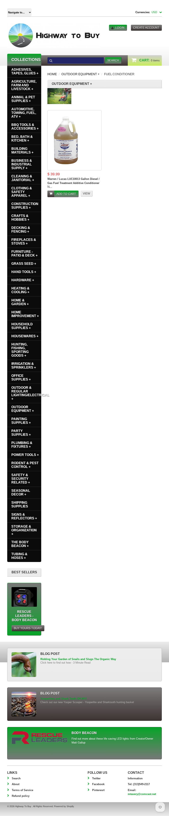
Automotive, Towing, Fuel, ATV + (23, 112)
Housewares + (24, 336)
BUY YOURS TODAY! (28, 628)
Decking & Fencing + (20, 229)
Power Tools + (25, 455)
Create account (146, 27)
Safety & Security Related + (20, 478)
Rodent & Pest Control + (25, 464)
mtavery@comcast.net (142, 794)
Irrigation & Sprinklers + (23, 365)
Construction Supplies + (24, 205)
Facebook (98, 784)
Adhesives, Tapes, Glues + (24, 71)
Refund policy (20, 795)
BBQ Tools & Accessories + (25, 126)
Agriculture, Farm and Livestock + (23, 85)
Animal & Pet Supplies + (23, 99)
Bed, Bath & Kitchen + (22, 138)
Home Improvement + (25, 314)
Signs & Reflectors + (24, 516)
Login (119, 27)
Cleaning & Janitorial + (22, 178)
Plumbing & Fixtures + (21, 444)
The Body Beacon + (20, 544)
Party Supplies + (21, 432)
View (86, 193)
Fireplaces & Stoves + (23, 241)
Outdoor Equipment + (80, 74)
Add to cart (66, 194)
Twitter (96, 778)
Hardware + (22, 280)
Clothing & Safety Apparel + (21, 191)
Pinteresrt (98, 790)
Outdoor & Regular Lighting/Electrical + (26, 393)
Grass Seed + (23, 263)
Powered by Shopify (64, 806)
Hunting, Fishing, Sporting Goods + (20, 350)
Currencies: (142, 12)
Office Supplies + (21, 377)
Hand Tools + (23, 272)
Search (16, 778)
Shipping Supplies (19, 504)
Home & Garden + (20, 302)
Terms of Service (22, 790)
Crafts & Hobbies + (20, 217)
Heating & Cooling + (20, 290)
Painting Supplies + (21, 420)
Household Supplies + (22, 326)
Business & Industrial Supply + (21, 164)
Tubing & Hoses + (19, 556)
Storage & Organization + (24, 530)
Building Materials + (22, 150)
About (15, 784)
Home (52, 74)
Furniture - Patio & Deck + (24, 253)
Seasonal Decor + (20, 492)
